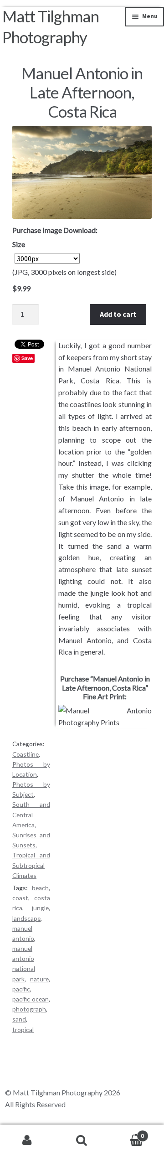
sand (19, 1019)
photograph (29, 1009)
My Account (27, 1140)
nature (39, 979)
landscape (26, 918)
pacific (21, 989)
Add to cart (118, 314)
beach (40, 888)
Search (82, 1140)
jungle (40, 908)
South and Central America (31, 814)
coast (20, 898)
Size (18, 244)
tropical (23, 1029)
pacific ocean (30, 999)
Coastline (25, 754)
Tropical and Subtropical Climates (31, 865)
